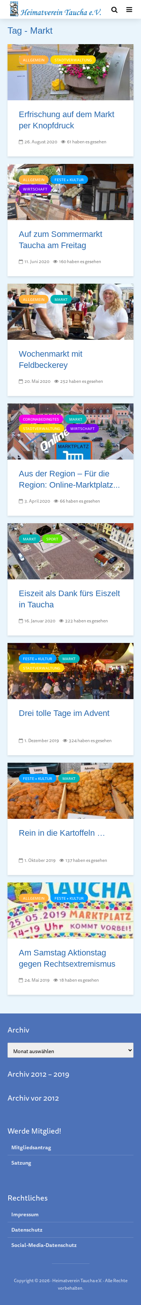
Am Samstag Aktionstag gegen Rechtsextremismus (67, 958)
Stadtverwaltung (73, 60)
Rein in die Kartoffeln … (62, 833)
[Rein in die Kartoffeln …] (70, 790)
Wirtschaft (35, 189)
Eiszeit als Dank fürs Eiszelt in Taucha (69, 599)
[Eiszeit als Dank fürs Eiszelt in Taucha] (70, 550)
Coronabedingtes (41, 419)
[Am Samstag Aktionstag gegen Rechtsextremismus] (70, 910)
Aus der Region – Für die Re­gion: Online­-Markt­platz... (69, 479)
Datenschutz (26, 1230)
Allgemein (33, 60)
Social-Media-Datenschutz (44, 1245)
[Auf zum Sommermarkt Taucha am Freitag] (70, 191)
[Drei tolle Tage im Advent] (70, 670)
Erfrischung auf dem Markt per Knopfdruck (66, 120)
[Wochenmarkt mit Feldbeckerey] (70, 311)
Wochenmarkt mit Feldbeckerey (50, 359)
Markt (61, 299)
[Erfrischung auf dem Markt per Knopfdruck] (70, 71)
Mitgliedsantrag (31, 1148)
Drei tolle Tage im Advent (64, 713)
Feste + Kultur (69, 180)
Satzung (21, 1163)
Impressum (25, 1215)
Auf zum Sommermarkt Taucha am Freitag (60, 239)
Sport (52, 539)
